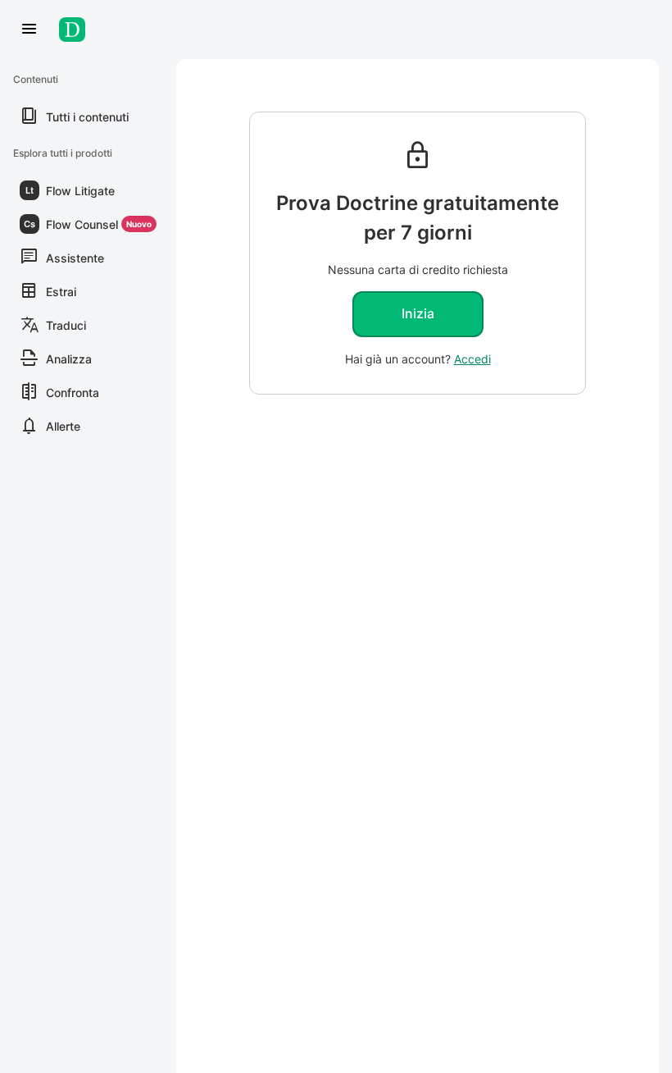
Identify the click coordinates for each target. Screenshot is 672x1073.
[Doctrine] (75, 29)
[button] (88, 190)
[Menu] (29, 29)
